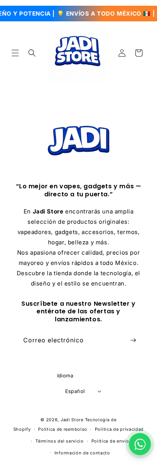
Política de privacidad (119, 429)
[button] (15, 53)
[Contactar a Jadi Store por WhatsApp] (140, 444)
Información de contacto (82, 453)
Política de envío (110, 441)
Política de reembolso (62, 429)
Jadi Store (72, 419)
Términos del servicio (59, 441)
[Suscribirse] (133, 340)
